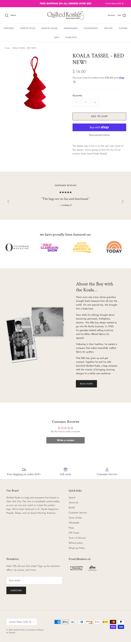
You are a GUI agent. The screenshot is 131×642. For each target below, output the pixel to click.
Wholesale (74, 522)
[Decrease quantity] (76, 102)
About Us (73, 502)
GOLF (56, 37)
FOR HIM (108, 28)
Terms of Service (77, 538)
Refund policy (76, 543)
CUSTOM (123, 28)
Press (71, 528)
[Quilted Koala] (65, 15)
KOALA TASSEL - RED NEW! (24, 48)
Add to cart (99, 116)
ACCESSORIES (91, 28)
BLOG (72, 507)
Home (7, 48)
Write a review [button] (65, 440)
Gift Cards (74, 532)
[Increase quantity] (95, 102)
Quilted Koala (19, 629)
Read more (86, 383)
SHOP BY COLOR (50, 28)
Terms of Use (75, 517)
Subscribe (16, 590)
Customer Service (78, 512)
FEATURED (9, 28)
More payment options (99, 134)
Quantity (77, 95)
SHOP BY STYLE (27, 28)
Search (72, 497)
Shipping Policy (77, 548)
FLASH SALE (71, 37)
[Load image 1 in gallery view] (35, 83)
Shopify (12, 632)
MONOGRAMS (70, 28)
